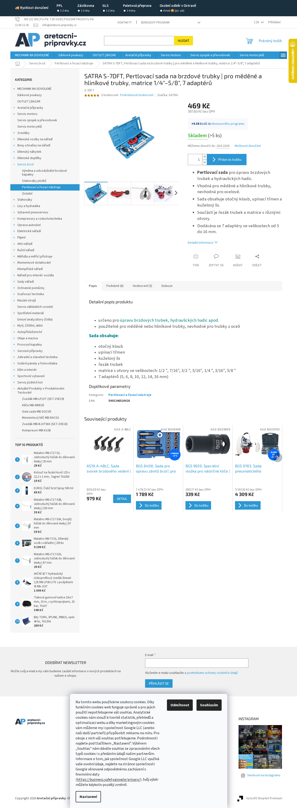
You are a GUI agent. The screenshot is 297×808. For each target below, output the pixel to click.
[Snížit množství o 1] (204, 162)
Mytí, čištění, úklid (29, 325)
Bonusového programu (228, 123)
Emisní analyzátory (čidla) (35, 319)
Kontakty (125, 22)
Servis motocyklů (29, 126)
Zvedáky (23, 133)
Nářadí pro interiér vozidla (35, 275)
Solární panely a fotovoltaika (37, 363)
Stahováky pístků (34, 181)
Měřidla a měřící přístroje (34, 256)
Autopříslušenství (29, 332)
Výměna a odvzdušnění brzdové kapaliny (44, 172)
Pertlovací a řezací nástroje (41, 187)
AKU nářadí (24, 244)
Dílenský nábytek (29, 151)
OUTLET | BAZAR (28, 101)
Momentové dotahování (34, 262)
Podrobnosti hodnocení (136, 95)
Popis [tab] (93, 286)
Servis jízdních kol (29, 382)
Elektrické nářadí (29, 231)
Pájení (21, 237)
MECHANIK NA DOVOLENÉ (34, 88)
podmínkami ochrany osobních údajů (212, 673)
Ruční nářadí (25, 250)
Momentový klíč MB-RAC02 (40, 417)
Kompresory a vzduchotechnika (39, 218)
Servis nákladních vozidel (35, 306)
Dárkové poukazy (29, 95)
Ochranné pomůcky (31, 288)
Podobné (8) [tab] (114, 286)
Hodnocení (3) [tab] (142, 286)
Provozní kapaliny (29, 344)
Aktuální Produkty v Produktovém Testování (40, 390)
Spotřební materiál (30, 313)
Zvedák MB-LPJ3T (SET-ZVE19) (43, 399)
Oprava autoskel (29, 225)
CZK (257, 22)
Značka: (167, 95)
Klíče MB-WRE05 (33, 405)
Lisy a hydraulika (28, 206)
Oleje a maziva (27, 338)
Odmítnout (179, 705)
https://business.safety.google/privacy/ (108, 779)
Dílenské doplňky (29, 158)
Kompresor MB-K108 (36, 430)
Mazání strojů (26, 300)
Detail (122, 499)
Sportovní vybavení (31, 376)
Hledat (183, 41)
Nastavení (88, 796)
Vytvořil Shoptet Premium (264, 798)
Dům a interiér (27, 369)
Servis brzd (25, 164)
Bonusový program (155, 22)
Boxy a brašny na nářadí (33, 145)
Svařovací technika (30, 294)
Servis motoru (27, 114)
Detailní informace (200, 242)
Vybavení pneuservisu (32, 212)
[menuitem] (32, 55)
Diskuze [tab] (167, 286)
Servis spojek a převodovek (37, 120)
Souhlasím (209, 705)
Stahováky (24, 199)
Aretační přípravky (30, 107)
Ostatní (27, 193)
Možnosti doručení (248, 146)
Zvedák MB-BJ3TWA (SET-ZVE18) (45, 424)
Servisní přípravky (30, 351)
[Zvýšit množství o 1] (204, 157)
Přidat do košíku (230, 159)
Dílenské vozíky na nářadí (35, 139)
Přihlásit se (159, 683)
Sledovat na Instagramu (263, 775)
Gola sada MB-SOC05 (36, 411)
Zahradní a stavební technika (37, 357)
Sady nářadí (25, 281)
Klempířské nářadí (30, 269)
